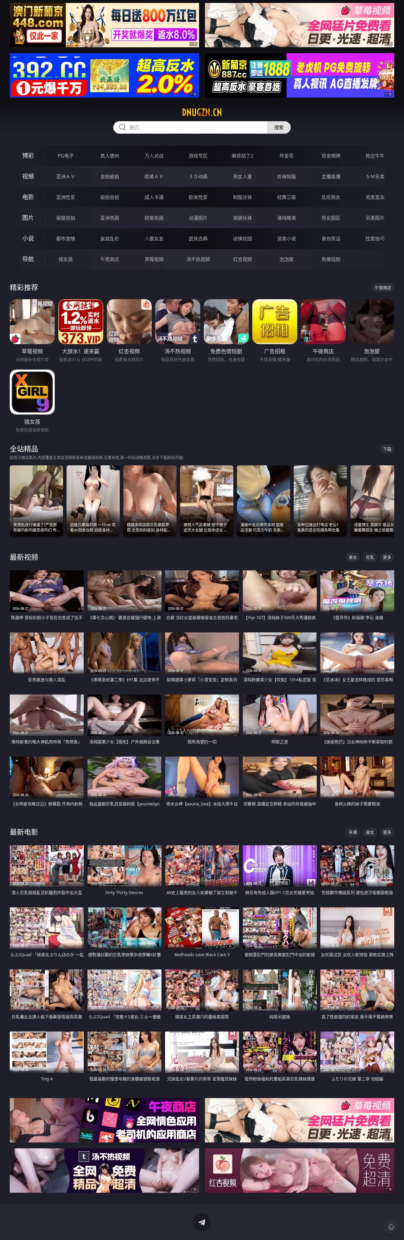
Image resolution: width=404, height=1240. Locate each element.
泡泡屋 (286, 259)
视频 (28, 176)
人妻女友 (154, 238)
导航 (28, 259)
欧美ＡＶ (154, 176)
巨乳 (370, 557)
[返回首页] (391, 1227)
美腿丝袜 (242, 218)
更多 (387, 557)
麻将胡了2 (242, 156)
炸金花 (286, 156)
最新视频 (24, 557)
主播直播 (330, 176)
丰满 (353, 832)
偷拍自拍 (109, 197)
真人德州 (109, 156)
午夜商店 (109, 259)
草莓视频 (154, 259)
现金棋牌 (330, 156)
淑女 (370, 832)
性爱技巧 (375, 238)
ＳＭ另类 (375, 176)
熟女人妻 (242, 176)
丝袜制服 (286, 176)
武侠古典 (198, 238)
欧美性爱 (198, 197)
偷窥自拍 (65, 218)
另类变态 (375, 197)
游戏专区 (198, 156)
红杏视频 (242, 259)
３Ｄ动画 (198, 176)
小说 (28, 238)
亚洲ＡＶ (65, 176)
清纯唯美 (286, 218)
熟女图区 (330, 218)
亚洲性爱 (65, 197)
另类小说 (286, 238)
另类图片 (375, 218)
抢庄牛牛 (375, 156)
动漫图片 (198, 218)
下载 (387, 449)
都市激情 (65, 238)
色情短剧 (330, 259)
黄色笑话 (330, 238)
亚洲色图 (109, 218)
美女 (353, 557)
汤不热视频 (198, 259)
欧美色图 (154, 218)
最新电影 (24, 832)
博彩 (28, 156)
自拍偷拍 (109, 176)
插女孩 (66, 259)
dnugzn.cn (202, 112)
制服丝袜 (242, 197)
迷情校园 (242, 238)
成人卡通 (154, 197)
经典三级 (286, 197)
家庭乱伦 (109, 238)
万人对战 (154, 156)
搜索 (279, 127)
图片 (28, 218)
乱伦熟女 (330, 197)
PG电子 (66, 156)
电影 (28, 197)
